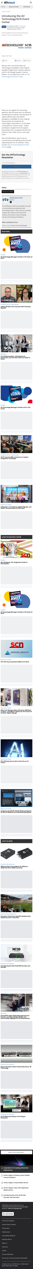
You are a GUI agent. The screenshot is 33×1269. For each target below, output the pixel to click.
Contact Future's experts (9, 1224)
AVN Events (26, 7)
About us (4, 1243)
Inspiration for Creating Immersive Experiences (16, 1169)
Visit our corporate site (15, 1208)
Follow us (19, 60)
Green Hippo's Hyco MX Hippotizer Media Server (16, 1189)
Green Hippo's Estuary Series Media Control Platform (17, 1176)
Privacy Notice (24, 173)
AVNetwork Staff (13, 26)
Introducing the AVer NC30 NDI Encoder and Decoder (15, 1196)
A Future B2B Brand (7, 1254)
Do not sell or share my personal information (15, 1258)
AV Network (22, 26)
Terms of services (22, 171)
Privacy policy (6, 1228)
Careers (4, 1250)
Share (5, 60)
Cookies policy (6, 1232)
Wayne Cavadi (21, 28)
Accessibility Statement (8, 1235)
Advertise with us (7, 1239)
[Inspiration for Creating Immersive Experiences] (16, 1163)
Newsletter (28, 60)
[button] (2, 2)
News (4, 27)
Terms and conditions (8, 1221)
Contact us (5, 1247)
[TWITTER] (11, 202)
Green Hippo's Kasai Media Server (16, 1182)
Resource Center (14, 7)
